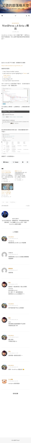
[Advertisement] (15, 51)
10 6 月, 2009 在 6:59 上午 (13, 254)
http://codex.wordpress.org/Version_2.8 (12, 65)
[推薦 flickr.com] (21, 175)
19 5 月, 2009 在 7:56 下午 (13, 381)
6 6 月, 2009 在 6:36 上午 (13, 270)
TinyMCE (5, 77)
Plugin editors (7, 75)
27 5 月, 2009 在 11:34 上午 (13, 337)
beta (7, 202)
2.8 (3, 202)
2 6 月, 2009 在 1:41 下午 (13, 284)
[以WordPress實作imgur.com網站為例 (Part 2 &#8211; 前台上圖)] (7, 186)
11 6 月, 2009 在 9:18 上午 (13, 238)
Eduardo (6, 205)
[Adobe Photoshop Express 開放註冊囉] (8, 176)
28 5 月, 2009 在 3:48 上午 (13, 319)
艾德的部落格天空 (15, 5)
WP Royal (17, 440)
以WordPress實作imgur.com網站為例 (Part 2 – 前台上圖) (6, 192)
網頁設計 (10, 268)
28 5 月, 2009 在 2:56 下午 (13, 305)
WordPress (15, 23)
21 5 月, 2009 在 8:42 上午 (13, 367)
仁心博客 (10, 379)
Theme (25, 73)
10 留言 (27, 205)
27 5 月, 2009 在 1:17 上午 (13, 353)
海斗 (9, 282)
